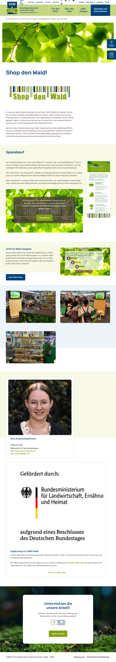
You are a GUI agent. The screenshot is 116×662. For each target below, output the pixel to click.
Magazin (100, 2)
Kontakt (31, 2)
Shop (107, 2)
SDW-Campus (84, 10)
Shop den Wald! (62, 19)
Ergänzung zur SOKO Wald (24, 551)
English (81, 2)
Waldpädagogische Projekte (47, 19)
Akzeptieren (44, 218)
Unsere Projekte (32, 19)
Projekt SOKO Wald (76, 563)
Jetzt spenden (58, 634)
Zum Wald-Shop (15, 277)
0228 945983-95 (21, 454)
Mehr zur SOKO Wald (57, 572)
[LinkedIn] (61, 4)
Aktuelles (39, 2)
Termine (56, 2)
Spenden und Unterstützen (100, 10)
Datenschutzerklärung (98, 657)
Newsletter (90, 2)
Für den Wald (55, 10)
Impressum (79, 657)
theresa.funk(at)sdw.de (25, 451)
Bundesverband (11, 19)
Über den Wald (69, 10)
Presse (48, 2)
